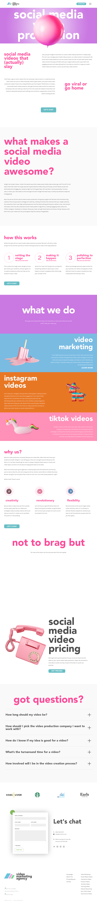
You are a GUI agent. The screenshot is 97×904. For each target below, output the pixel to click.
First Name (18, 822)
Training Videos (85, 886)
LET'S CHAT (12, 526)
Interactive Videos (86, 879)
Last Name (34, 822)
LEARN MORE (87, 368)
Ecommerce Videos (86, 894)
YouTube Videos (85, 884)
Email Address (19, 815)
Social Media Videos (86, 877)
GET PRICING (56, 671)
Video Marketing (85, 874)
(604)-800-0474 (59, 832)
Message (17, 828)
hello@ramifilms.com (61, 834)
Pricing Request (70, 879)
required (17, 845)
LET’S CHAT (48, 110)
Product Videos (85, 881)
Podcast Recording (86, 889)
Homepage (69, 874)
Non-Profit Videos (86, 891)
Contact (68, 881)
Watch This (69, 877)
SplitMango (20, 900)
